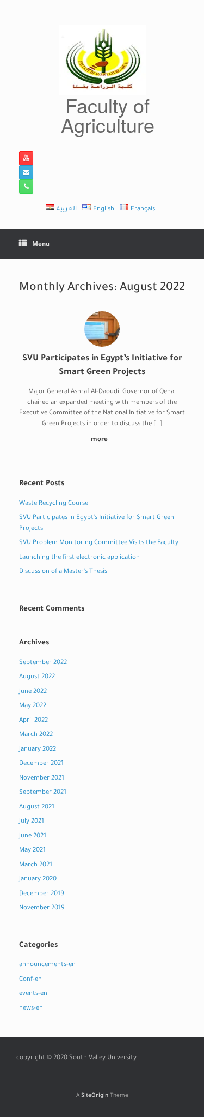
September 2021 (42, 792)
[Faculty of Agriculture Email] (26, 172)
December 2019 (41, 894)
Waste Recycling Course (53, 504)
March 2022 (36, 735)
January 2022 (37, 749)
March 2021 (35, 865)
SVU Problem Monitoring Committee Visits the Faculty (98, 543)
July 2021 (31, 821)
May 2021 (32, 850)
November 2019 (42, 908)
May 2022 (32, 706)
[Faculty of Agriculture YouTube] (26, 158)
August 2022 (37, 677)
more (100, 440)
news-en (31, 1008)
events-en (33, 994)
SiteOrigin (94, 1096)
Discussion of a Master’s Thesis (63, 572)
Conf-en (30, 979)
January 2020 (38, 879)
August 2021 (36, 807)
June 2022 (33, 692)
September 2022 (43, 663)
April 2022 (33, 720)
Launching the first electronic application (79, 557)
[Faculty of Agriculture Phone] (26, 186)
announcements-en (47, 965)
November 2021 (41, 778)
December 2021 (41, 764)
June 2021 (32, 836)
